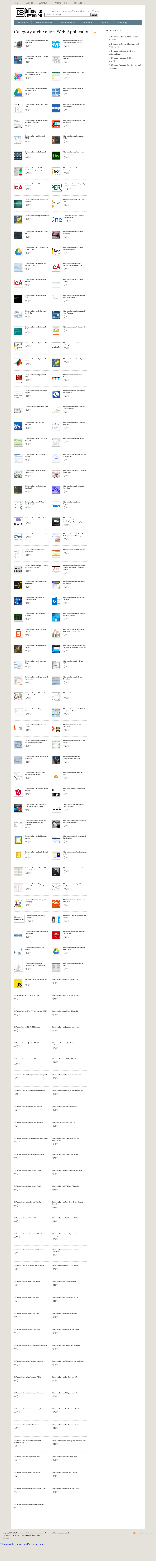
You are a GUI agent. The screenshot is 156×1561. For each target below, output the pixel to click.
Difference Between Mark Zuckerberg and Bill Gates (71, 757)
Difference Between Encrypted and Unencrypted (74, 471)
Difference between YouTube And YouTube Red (74, 932)
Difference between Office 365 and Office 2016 (74, 901)
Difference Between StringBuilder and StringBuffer (31, 1075)
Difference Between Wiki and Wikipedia (65, 1186)
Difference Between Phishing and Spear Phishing (74, 312)
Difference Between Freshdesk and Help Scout (36, 41)
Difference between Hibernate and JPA (74, 789)
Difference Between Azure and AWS (73, 773)
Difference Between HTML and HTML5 (35, 630)
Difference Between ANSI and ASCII (64, 1059)
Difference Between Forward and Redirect (36, 439)
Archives (44, 3)
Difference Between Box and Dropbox (72, 503)
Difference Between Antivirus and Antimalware (36, 582)
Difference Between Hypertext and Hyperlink (36, 757)
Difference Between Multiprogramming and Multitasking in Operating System (74, 520)
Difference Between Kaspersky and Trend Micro (74, 185)
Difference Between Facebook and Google (27, 1409)
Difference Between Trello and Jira (36, 534)
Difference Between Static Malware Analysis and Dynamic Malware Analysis (74, 567)
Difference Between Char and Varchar (36, 916)
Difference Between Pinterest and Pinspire (28, 1106)
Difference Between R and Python (74, 359)
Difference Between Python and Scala (35, 328)
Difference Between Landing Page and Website (74, 121)
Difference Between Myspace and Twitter (27, 1329)
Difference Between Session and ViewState (28, 1202)
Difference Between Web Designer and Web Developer (74, 614)
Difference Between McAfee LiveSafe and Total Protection (72, 264)
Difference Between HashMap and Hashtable (74, 423)
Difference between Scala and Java (36, 406)
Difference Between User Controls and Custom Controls (67, 1203)
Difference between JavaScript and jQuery (36, 853)
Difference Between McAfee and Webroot (35, 185)
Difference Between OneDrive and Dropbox (74, 216)
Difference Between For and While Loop (36, 105)
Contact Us (61, 3)
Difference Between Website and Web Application (30, 1345)
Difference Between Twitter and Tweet (26, 1297)
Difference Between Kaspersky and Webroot (36, 201)
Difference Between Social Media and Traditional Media (36, 73)
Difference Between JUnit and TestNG (35, 455)
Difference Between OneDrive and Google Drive (36, 248)
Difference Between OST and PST (25, 1218)
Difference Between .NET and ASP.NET (34, 423)
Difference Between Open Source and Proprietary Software (36, 741)
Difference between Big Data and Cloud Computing (73, 885)
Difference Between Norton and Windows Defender (73, 248)
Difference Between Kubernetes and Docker (35, 312)
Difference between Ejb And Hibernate (27, 1027)
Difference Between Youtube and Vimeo (65, 1154)
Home (17, 3)
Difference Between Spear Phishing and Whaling (36, 57)
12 (17, 1507)
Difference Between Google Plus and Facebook (67, 1170)
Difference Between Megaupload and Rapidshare (68, 1361)
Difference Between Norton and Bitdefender (73, 232)
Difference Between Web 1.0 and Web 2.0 (65, 1265)
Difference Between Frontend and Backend (74, 741)
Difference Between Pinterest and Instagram (28, 1122)
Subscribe (139, 1532)
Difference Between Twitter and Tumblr (27, 1281)
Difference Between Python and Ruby (35, 376)
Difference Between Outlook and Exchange (73, 598)
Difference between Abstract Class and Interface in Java (36, 869)
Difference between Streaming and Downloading (36, 932)
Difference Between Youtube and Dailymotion (29, 1154)
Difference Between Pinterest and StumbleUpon (67, 1090)
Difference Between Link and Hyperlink (72, 678)
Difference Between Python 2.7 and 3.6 (36, 232)
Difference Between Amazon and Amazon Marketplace (65, 1251)
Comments (149, 1532)
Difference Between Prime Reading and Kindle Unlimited (36, 121)
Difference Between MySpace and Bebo (65, 1393)
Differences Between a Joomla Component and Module (67, 1044)
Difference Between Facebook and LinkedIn (28, 1361)
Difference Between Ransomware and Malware (74, 582)
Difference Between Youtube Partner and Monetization (65, 1139)
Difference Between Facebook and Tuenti (65, 1425)
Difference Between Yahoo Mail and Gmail (28, 1234)
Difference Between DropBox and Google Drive (74, 948)
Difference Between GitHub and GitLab (35, 726)
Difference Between (25, 1532)
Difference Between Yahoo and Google (64, 1456)
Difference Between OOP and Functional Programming (34, 169)
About (29, 3)
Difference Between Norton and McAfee (35, 280)
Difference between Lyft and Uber (74, 868)
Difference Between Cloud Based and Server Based (36, 519)
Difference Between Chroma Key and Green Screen (31, 1138)
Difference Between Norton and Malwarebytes (73, 169)
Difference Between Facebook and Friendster (29, 1393)
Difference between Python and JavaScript (73, 344)
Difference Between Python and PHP (35, 296)
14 (17, 1446)
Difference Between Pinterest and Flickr (27, 1170)
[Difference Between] (29, 16)
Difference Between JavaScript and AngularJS (74, 805)
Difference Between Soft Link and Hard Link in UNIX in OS (74, 630)
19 (17, 1094)
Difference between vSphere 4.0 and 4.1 (65, 1011)
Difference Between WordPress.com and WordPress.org (27, 1441)
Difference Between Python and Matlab (35, 360)
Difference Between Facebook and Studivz (66, 1329)
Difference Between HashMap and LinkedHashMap (74, 407)
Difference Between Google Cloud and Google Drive (36, 89)
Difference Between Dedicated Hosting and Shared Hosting (73, 535)
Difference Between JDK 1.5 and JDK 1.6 (65, 995)
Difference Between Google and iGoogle (27, 1456)
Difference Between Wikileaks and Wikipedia (29, 1265)
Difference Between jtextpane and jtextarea (66, 1027)
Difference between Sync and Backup (34, 948)
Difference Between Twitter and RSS (64, 1281)
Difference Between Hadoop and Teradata (73, 57)
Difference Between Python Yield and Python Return (74, 296)
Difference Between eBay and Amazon (64, 1472)
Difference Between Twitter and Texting (65, 1297)
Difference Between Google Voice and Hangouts (74, 391)
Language (122, 22)
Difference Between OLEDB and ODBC (65, 1218)
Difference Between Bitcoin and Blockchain (73, 487)
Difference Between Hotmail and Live (26, 1425)
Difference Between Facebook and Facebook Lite (74, 105)
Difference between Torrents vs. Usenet (27, 995)
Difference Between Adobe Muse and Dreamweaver (73, 153)
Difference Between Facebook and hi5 (64, 1377)
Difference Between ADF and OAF (74, 438)
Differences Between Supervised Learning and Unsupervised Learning (35, 822)
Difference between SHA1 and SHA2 (35, 137)
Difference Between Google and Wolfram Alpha (29, 1488)
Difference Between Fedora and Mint (35, 153)
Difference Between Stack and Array (73, 694)
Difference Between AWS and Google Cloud (34, 503)
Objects (104, 22)
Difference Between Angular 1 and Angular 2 (36, 789)
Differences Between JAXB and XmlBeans (28, 1043)
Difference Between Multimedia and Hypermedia (35, 694)
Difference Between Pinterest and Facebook (66, 1075)
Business (22, 22)
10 (66, 525)
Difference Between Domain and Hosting (73, 89)
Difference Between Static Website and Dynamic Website (74, 710)
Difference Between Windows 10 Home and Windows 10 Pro (35, 805)
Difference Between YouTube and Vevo (64, 1106)
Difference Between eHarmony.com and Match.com (69, 1440)
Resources (79, 3)
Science (87, 22)
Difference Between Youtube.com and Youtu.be (29, 1090)
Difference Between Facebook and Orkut (65, 1409)
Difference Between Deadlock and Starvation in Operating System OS (74, 646)
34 (55, 1255)
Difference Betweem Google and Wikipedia (66, 1345)
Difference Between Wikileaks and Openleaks (29, 1250)
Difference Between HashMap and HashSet (36, 391)
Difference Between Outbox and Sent (35, 662)
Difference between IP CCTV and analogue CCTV (30, 1011)
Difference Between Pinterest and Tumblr (28, 1186)
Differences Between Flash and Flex (64, 1122)
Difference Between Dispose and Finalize (35, 710)
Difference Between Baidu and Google (64, 1313)
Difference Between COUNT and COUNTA (73, 73)
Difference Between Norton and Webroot (73, 280)
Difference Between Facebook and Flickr (27, 1377)
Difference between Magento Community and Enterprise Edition (36, 885)
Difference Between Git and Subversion (72, 726)
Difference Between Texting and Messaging (35, 901)
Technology (68, 22)
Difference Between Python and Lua (37, 215)
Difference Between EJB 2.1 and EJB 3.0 (65, 979)
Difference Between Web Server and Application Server (35, 773)
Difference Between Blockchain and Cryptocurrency (74, 455)
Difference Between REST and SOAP (73, 964)
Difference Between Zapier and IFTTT (73, 376)
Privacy (6, 1538)
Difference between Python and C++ (75, 327)
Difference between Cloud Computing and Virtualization (35, 964)
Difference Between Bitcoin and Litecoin (35, 646)
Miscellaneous (44, 22)
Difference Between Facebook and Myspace (66, 1488)
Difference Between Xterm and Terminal (35, 614)
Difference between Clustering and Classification (74, 837)
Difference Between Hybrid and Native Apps (35, 471)
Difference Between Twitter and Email (26, 1313)
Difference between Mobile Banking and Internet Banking (75, 821)
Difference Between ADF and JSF (74, 550)
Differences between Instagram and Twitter (74, 916)
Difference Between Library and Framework (35, 551)
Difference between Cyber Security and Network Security (36, 566)
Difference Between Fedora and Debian (73, 137)
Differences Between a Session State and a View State (29, 1060)
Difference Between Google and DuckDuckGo (29, 1504)
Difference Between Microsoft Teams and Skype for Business (73, 41)
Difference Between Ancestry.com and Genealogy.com (64, 1235)
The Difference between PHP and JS (36, 980)
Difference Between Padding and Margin (36, 837)
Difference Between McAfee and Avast (73, 201)
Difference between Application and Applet (75, 853)
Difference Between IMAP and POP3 (73, 662)
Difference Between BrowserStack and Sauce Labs (36, 264)
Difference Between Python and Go (36, 343)
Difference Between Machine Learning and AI (34, 598)
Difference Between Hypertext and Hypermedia (36, 678)
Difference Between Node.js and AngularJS (35, 487)
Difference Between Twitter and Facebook (28, 1472)
